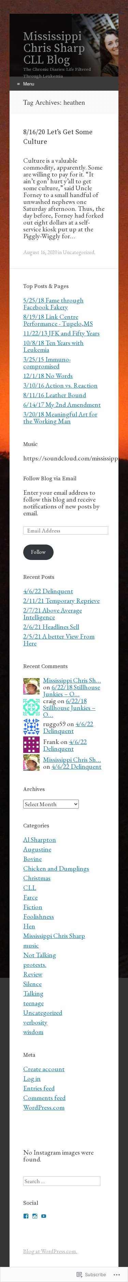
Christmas (37, 877)
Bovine (32, 858)
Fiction (32, 906)
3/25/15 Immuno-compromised (47, 362)
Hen (29, 926)
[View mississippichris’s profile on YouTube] (43, 1216)
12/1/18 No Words (48, 375)
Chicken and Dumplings (56, 868)
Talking (33, 993)
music (31, 945)
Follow (38, 552)
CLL (29, 887)
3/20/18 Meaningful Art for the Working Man (60, 417)
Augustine (37, 849)
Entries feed (39, 1088)
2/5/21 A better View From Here (59, 640)
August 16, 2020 (40, 252)
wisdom (33, 1031)
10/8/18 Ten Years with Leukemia (53, 346)
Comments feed (44, 1097)
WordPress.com (44, 1107)
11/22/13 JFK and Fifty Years (61, 333)
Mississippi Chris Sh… (72, 680)
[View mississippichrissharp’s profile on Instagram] (35, 1216)
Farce (30, 897)
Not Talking (39, 954)
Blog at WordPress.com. (50, 1251)
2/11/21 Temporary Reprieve (61, 600)
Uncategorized (78, 252)
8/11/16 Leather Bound (54, 394)
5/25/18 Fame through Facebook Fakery (53, 303)
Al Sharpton (39, 839)
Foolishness (38, 916)
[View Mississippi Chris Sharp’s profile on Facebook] (26, 1216)
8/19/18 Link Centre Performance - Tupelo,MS (58, 320)
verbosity (35, 1022)
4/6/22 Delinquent (48, 590)
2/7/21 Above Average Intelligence (52, 613)
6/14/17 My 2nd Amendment (62, 404)
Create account (44, 1068)
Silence (32, 983)
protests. (34, 964)
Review (32, 974)
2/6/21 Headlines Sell (51, 626)
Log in (32, 1078)
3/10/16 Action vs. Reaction (60, 385)
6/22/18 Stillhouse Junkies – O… (71, 690)
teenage (33, 1002)
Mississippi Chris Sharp (54, 935)
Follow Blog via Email (49, 478)
